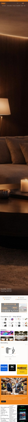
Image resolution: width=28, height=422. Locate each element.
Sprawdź (3, 401)
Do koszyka (10, 354)
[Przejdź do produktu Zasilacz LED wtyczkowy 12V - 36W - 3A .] (10, 351)
